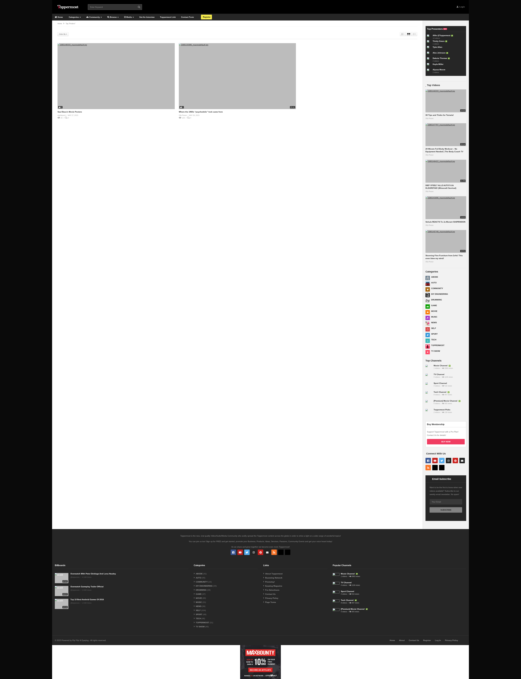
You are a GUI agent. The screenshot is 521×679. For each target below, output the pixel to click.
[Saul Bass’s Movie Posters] (116, 76)
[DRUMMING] (427, 301)
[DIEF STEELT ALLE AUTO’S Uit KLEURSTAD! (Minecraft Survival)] (445, 171)
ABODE (434, 277)
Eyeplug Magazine (273, 586)
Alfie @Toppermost (441, 35)
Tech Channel (440, 392)
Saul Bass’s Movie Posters (70, 112)
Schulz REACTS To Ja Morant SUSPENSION (445, 222)
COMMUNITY (437, 288)
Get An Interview (147, 17)
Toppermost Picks (442, 410)
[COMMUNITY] (427, 289)
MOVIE (434, 311)
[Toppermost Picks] (428, 412)
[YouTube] (435, 460)
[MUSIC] (427, 318)
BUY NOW (445, 442)
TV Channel (439, 374)
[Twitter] (441, 460)
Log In (438, 640)
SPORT (434, 334)
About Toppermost (274, 574)
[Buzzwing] (435, 467)
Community (94, 17)
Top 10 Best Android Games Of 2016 (87, 599)
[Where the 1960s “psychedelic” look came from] (237, 76)
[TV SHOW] (427, 352)
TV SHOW (435, 351)
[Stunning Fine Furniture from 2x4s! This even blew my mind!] (445, 241)
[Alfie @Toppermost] (429, 37)
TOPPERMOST (437, 345)
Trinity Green (439, 41)
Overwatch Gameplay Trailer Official (87, 587)
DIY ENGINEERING (439, 294)
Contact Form (187, 17)
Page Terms (270, 602)
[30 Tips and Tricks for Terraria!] (445, 100)
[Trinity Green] (429, 42)
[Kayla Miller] (429, 65)
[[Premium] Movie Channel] (428, 403)
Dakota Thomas (440, 58)
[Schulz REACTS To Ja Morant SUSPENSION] (445, 207)
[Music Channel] (428, 368)
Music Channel (441, 365)
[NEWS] (427, 323)
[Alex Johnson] (429, 54)
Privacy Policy (271, 598)
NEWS (434, 322)
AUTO (434, 283)
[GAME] (427, 306)
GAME (434, 305)
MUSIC (434, 317)
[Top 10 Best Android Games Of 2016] (61, 604)
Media (129, 17)
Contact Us (270, 594)
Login (462, 7)
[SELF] (427, 329)
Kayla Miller (438, 64)
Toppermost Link (168, 17)
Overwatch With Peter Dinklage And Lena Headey (93, 574)
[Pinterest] (455, 460)
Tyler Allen (437, 47)
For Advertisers (272, 590)
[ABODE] (427, 278)
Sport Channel (440, 383)
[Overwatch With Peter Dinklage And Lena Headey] (61, 578)
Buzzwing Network (273, 578)
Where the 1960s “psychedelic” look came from (201, 112)
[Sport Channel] (428, 386)
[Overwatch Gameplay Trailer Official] (61, 591)
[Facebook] (428, 460)
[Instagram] (448, 460)
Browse (113, 17)
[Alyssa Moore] (429, 71)
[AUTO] (427, 284)
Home (60, 17)
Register (206, 17)
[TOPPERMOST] (427, 346)
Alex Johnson (439, 53)
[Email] (462, 460)
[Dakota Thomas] (429, 59)
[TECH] (427, 341)
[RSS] (428, 467)
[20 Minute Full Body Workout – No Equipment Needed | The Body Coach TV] (445, 134)
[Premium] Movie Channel (446, 401)
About (402, 640)
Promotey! (270, 582)
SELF (433, 328)
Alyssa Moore (439, 70)
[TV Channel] (428, 377)
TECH (433, 340)
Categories (73, 17)
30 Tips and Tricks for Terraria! (439, 115)
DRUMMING (436, 300)
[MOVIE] (427, 312)
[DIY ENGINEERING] (427, 295)
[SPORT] (427, 335)
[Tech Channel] (428, 394)
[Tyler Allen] (429, 48)
